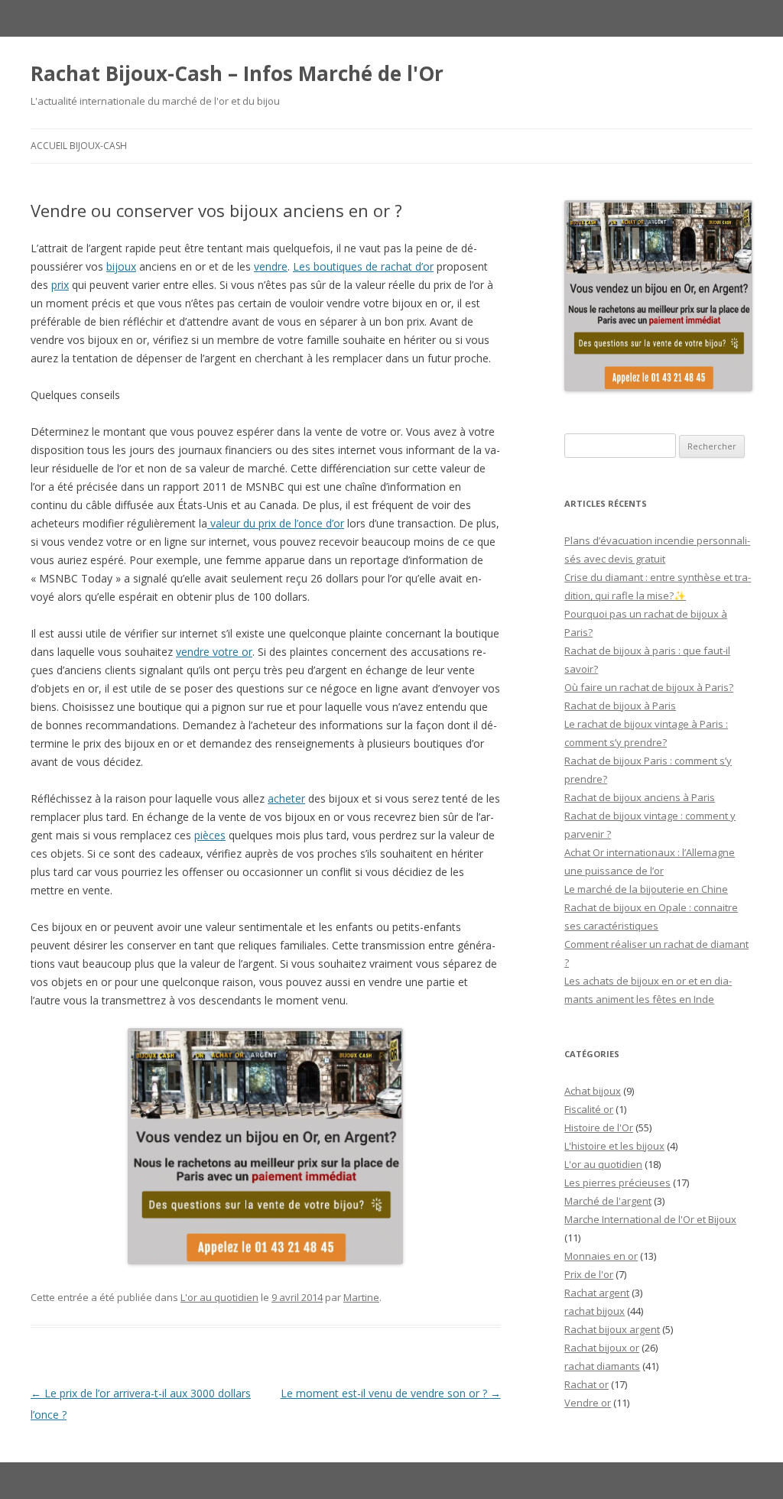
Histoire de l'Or (598, 1127)
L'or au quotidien (219, 1297)
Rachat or (586, 1384)
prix (60, 284)
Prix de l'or (588, 1274)
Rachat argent (596, 1292)
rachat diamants (602, 1366)
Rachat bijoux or (601, 1348)
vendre (271, 266)
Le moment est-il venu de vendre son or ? (391, 1393)
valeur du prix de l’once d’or (275, 523)
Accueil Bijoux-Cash (79, 145)
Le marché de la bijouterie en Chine (646, 889)
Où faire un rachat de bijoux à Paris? (648, 687)
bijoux (121, 266)
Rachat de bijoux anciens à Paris (639, 797)
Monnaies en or (601, 1256)
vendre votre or (214, 651)
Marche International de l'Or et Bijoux (650, 1219)
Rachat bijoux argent (612, 1329)
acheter (286, 798)
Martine (361, 1297)
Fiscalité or (588, 1109)
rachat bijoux (594, 1311)
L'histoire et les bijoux (614, 1146)
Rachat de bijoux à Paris (620, 705)
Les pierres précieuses (617, 1182)
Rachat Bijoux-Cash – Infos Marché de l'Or (237, 73)
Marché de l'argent (607, 1201)
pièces (210, 835)
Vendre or (587, 1403)
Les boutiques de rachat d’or (363, 266)
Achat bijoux (592, 1091)
